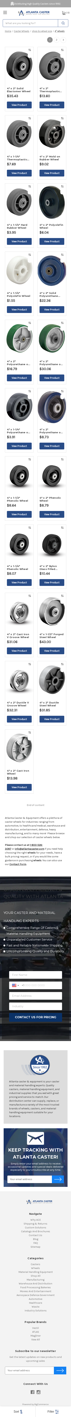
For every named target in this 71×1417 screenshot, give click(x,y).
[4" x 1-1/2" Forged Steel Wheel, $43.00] (52, 612)
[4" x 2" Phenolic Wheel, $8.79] (52, 475)
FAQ (35, 1243)
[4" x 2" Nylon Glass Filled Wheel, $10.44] (52, 544)
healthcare (35, 1302)
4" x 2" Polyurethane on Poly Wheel (51, 431)
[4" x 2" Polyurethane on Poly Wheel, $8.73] (52, 407)
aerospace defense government (36, 1295)
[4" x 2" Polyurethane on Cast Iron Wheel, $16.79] (19, 339)
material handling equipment (35, 1272)
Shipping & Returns (35, 1223)
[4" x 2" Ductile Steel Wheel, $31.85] (52, 680)
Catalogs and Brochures (35, 1231)
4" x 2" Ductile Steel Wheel (49, 704)
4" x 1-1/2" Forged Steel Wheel (52, 636)
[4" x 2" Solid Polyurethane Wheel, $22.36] (52, 271)
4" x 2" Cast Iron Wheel (18, 772)
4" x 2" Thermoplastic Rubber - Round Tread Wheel (50, 90)
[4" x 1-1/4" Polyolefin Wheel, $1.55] (19, 271)
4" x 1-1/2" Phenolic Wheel (17, 499)
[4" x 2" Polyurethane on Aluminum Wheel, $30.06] (52, 339)
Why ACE (35, 1219)
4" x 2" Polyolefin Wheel (51, 226)
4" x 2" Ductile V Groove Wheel (18, 704)
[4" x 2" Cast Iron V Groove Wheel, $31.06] (19, 612)
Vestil (35, 1328)
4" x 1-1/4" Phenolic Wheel (17, 567)
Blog (35, 1239)
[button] (53, 1411)
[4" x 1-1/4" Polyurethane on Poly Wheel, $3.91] (19, 407)
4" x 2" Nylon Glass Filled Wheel (48, 567)
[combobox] (35, 23)
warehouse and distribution (35, 1283)
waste (35, 1306)
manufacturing (35, 1279)
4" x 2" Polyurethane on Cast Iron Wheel (18, 363)
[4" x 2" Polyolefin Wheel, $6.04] (52, 202)
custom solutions (35, 1227)
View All (35, 1339)
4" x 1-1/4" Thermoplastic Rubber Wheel (17, 158)
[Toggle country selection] (15, 985)
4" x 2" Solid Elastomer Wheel (19, 90)
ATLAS (35, 1331)
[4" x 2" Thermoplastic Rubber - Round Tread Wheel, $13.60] (52, 66)
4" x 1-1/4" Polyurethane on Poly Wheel (18, 431)
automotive (35, 1299)
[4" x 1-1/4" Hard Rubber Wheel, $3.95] (19, 202)
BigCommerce (41, 1404)
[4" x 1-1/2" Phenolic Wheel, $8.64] (19, 475)
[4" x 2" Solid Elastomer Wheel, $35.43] (19, 66)
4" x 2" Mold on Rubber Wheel (50, 158)
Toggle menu (5, 12)
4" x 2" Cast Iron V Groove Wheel (18, 636)
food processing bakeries (35, 1287)
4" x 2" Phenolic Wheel (50, 499)
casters (35, 1264)
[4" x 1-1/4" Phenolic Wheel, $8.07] (19, 544)
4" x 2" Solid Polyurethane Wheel (49, 294)
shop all (35, 1275)
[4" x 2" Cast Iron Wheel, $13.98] (19, 748)
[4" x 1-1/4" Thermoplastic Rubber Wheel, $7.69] (19, 134)
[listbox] (18, 1411)
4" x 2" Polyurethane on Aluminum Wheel (51, 363)
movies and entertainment (35, 1291)
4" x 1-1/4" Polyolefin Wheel (18, 294)
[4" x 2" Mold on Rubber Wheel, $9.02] (52, 134)
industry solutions (36, 1310)
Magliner (35, 1335)
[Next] (63, 40)
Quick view (30, 55)
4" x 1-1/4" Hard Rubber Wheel (17, 226)
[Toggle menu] (5, 12)
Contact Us (35, 1235)
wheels (35, 1268)
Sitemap (35, 1246)
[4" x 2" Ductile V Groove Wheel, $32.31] (19, 680)
